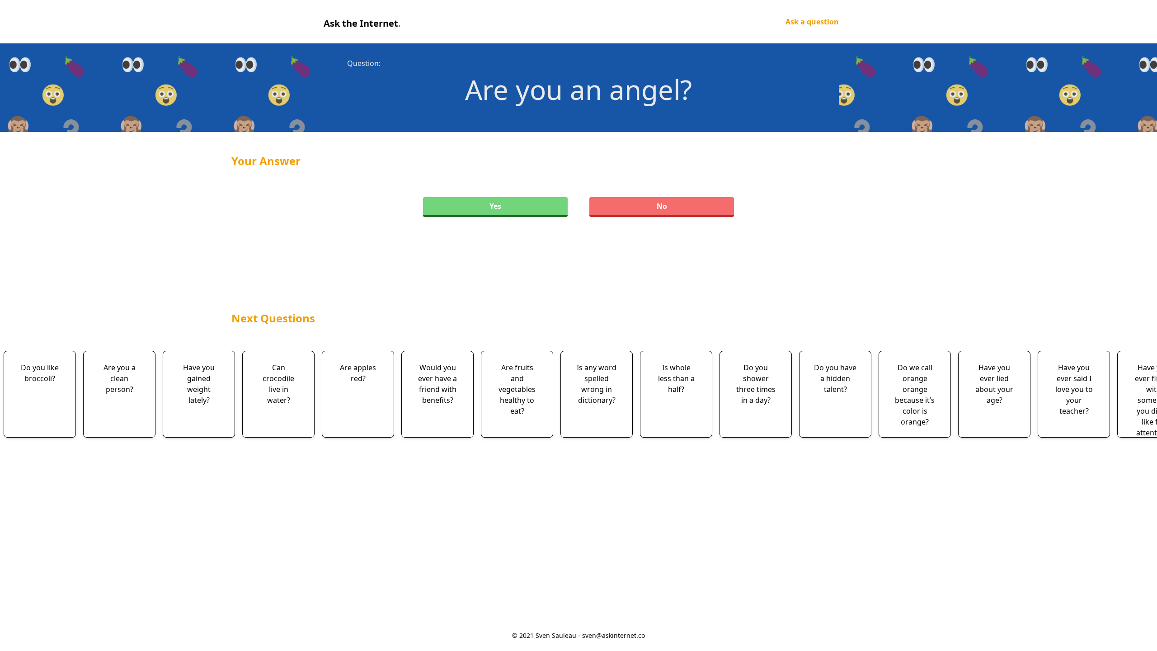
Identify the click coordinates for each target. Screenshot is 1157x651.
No (662, 206)
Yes (495, 206)
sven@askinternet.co (613, 635)
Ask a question (812, 22)
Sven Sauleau (557, 635)
